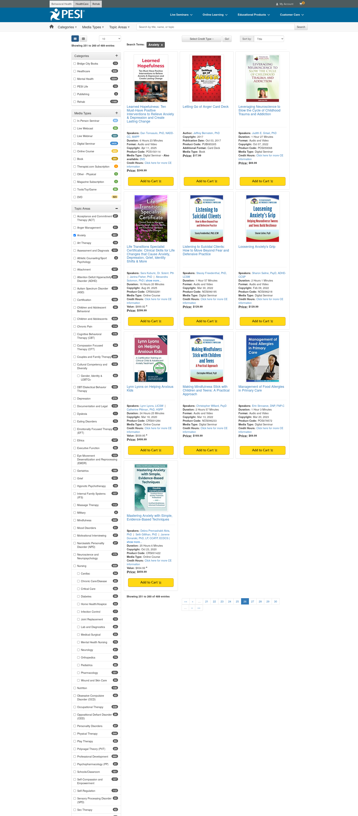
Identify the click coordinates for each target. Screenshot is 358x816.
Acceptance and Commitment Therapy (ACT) (94, 218)
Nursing (88, 566)
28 (260, 601)
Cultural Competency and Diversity (92, 366)
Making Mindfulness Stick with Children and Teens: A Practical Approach (206, 390)
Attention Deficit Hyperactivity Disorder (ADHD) (94, 279)
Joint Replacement (98, 619)
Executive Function (94, 448)
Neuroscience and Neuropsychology (94, 556)
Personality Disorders (95, 726)
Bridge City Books (93, 63)
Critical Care (94, 589)
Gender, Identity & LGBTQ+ (92, 377)
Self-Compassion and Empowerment (92, 781)
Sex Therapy (90, 810)
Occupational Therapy (97, 707)
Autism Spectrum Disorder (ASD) (92, 290)
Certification (90, 300)
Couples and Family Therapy (97, 357)
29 (267, 601)
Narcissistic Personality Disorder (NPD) (92, 545)
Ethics (87, 440)
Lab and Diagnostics (99, 627)
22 (214, 601)
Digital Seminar (93, 143)
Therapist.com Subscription (97, 166)
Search (301, 27)
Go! (227, 39)
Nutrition (88, 688)
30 (275, 601)
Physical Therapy (94, 733)
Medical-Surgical (96, 634)
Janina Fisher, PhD (141, 277)
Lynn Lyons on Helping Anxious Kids (150, 388)
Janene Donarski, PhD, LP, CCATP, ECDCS (148, 536)
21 (206, 601)
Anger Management (94, 227)
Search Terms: (136, 44)
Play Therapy (91, 741)
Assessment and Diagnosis (97, 250)
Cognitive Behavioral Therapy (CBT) (92, 336)
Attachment (90, 269)
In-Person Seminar (94, 121)
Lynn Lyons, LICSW (151, 406)
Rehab (96, 4)
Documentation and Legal (97, 406)
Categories (66, 26)
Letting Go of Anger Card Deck (206, 106)
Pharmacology (96, 673)
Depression (90, 398)
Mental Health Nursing (99, 642)
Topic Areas (118, 26)
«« (185, 601)
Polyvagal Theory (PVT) (97, 749)
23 (222, 601)
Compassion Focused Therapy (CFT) (92, 347)
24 (229, 601)
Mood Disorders (92, 528)
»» (198, 608)
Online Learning (213, 14)
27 (252, 601)
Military (86, 512)
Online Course (92, 151)
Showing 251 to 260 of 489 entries (92, 45)
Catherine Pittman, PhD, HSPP (145, 409)
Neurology (93, 650)
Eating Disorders (93, 421)
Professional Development (97, 756)
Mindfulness (91, 520)
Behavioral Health (61, 4)
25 (237, 601)
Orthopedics (94, 657)
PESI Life (88, 86)
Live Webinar (91, 136)
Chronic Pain (91, 326)
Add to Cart (149, 181)
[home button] (51, 27)
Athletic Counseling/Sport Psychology (92, 260)
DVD (86, 197)
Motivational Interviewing (97, 535)
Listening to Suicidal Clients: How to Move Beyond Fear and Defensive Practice (206, 250)
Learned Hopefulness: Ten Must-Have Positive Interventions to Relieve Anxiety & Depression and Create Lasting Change (150, 113)
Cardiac (91, 573)
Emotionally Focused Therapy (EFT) (94, 431)
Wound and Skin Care (99, 680)
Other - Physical (91, 174)
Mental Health (92, 79)
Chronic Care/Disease (99, 581)
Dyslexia (88, 414)
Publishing (88, 94)
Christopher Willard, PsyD (211, 406)
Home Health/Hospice (99, 604)
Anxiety (88, 235)
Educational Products (252, 14)
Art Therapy (90, 243)
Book (86, 159)
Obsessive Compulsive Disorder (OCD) (92, 697)
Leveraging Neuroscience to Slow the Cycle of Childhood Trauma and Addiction (259, 110)
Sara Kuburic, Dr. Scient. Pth (157, 273)
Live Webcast (91, 128)
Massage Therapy (94, 505)
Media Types (91, 26)
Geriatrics (89, 471)
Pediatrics (92, 665)
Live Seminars (179, 14)
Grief (86, 478)
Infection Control (96, 611)
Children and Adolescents (97, 319)
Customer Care (290, 14)
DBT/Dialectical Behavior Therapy (91, 389)
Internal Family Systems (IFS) (91, 495)
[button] (83, 38)
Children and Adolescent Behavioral (91, 309)
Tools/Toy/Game (92, 189)
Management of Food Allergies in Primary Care (261, 388)
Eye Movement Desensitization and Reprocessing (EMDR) (97, 459)
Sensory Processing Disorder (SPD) (94, 800)
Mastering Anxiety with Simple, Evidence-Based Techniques (149, 517)
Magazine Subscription (95, 182)
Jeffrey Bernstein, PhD (206, 133)
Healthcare (90, 71)
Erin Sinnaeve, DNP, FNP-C (268, 406)
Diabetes (92, 596)
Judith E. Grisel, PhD (264, 133)
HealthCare (82, 4)
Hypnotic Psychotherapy (97, 486)
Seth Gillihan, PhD (146, 534)
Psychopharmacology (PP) (97, 764)
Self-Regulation (93, 791)
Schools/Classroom (95, 772)
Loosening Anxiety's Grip (256, 246)
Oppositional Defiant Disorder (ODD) (94, 716)
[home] (67, 15)
